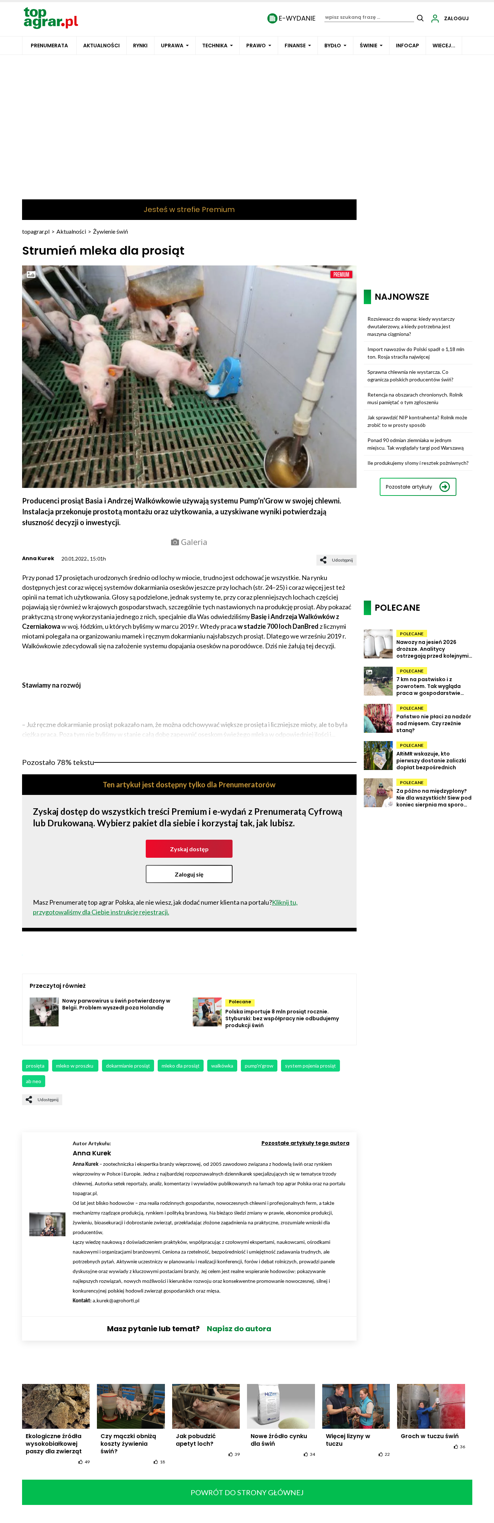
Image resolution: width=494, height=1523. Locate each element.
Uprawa (172, 45)
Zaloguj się (189, 874)
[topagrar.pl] (51, 17)
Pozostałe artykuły (409, 486)
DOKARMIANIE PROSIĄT (128, 1066)
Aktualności (101, 45)
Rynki (140, 45)
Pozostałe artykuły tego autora (305, 1143)
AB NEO (33, 1081)
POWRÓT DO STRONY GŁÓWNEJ (247, 1492)
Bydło (332, 45)
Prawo (256, 45)
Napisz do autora (239, 1329)
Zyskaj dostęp (189, 848)
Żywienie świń (110, 231)
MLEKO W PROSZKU (75, 1066)
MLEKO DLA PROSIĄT (181, 1066)
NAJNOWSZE (402, 297)
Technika (214, 45)
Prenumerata (49, 45)
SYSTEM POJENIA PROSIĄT (310, 1066)
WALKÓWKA (222, 1066)
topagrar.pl (36, 231)
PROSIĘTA (35, 1066)
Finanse (295, 45)
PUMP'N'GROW (259, 1066)
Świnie (368, 45)
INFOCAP (407, 45)
